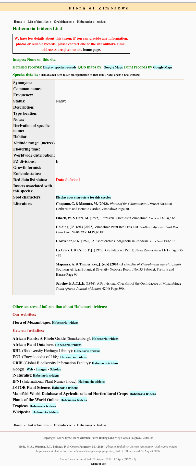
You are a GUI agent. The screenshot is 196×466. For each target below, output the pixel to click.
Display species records (59, 67)
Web (30, 369)
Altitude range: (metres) (34, 143)
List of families (38, 21)
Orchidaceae (63, 21)
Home (18, 21)
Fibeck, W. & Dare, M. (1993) (78, 217)
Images (41, 369)
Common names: (28, 88)
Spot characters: (27, 197)
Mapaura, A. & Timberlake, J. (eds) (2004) (88, 264)
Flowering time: (26, 149)
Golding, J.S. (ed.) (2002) (74, 226)
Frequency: (23, 95)
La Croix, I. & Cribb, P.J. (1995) (80, 250)
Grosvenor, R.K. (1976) (73, 240)
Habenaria (84, 21)
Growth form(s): (27, 167)
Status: (19, 101)
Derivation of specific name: (31, 127)
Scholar (55, 369)
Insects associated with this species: (32, 188)
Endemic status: (27, 173)
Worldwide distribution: (34, 155)
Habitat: (20, 136)
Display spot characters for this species (83, 197)
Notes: (18, 119)
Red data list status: (30, 179)
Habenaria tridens (65, 322)
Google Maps (113, 67)
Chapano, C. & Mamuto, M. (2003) (82, 203)
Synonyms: (22, 82)
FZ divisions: (24, 161)
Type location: (25, 113)
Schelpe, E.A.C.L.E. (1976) (75, 283)
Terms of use (98, 463)
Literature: (22, 203)
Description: (23, 107)
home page (91, 49)
